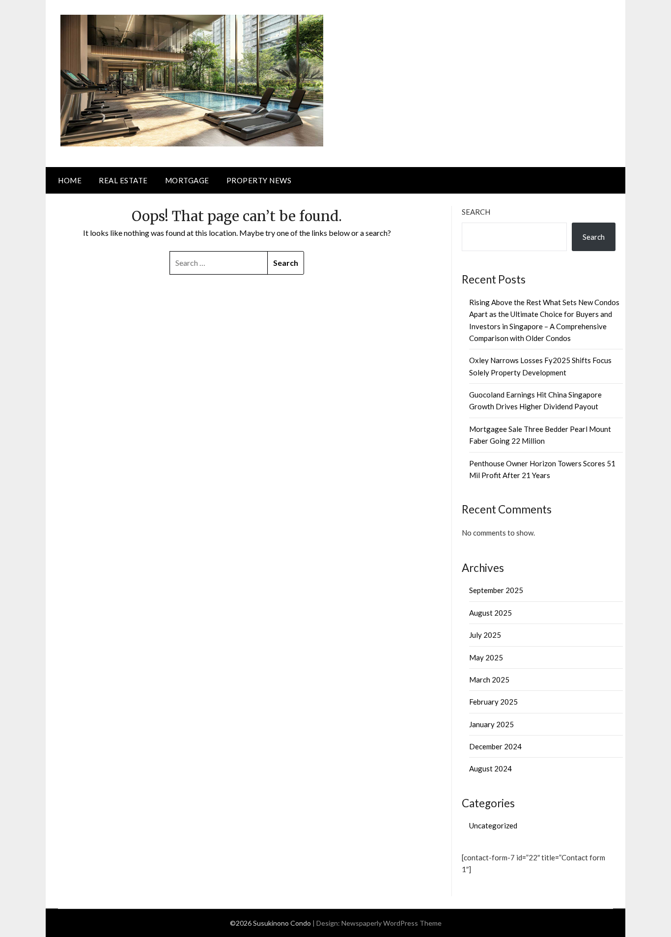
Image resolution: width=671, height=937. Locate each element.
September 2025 (496, 590)
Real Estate (123, 180)
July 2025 (485, 634)
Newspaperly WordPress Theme (391, 923)
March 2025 (489, 679)
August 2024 (490, 768)
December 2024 (495, 746)
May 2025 (486, 657)
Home (70, 180)
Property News (259, 180)
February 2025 (493, 701)
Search (476, 211)
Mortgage (187, 180)
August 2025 (490, 612)
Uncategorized (493, 825)
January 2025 (491, 724)
